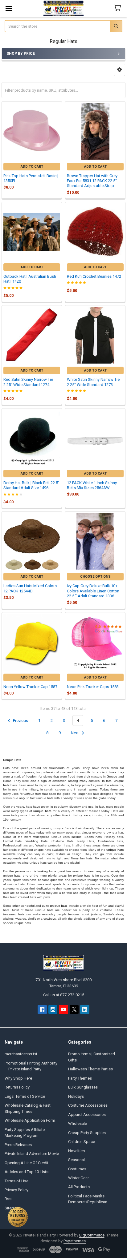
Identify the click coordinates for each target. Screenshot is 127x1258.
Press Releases (18, 1144)
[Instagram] (52, 1009)
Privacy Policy (16, 1190)
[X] (74, 1009)
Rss (8, 1198)
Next (75, 733)
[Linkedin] (84, 1009)
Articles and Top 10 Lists (26, 1171)
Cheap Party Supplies (87, 1132)
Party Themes (80, 1078)
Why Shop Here (18, 1078)
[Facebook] (42, 1009)
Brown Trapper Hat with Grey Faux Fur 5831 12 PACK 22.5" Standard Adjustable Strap (92, 180)
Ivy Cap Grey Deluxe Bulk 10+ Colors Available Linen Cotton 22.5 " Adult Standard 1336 (93, 590)
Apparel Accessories (87, 1114)
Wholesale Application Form (30, 1120)
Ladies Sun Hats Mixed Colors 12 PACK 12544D (30, 588)
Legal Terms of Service (25, 1096)
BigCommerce (91, 1235)
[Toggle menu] (8, 8)
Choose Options (95, 577)
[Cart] (118, 8)
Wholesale (77, 1123)
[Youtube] (63, 1009)
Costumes (77, 1169)
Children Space (81, 1141)
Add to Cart (32, 167)
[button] (119, 70)
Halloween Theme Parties (90, 1069)
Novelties (76, 1151)
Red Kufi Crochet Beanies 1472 (94, 276)
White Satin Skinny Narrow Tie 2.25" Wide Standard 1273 (93, 382)
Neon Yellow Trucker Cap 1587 (30, 686)
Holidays (76, 1096)
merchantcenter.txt (21, 1054)
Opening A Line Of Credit (26, 1162)
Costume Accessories (88, 1105)
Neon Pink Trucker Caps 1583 (93, 686)
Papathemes (74, 1241)
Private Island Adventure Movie (32, 1153)
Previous (20, 720)
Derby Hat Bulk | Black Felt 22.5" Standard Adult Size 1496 (31, 485)
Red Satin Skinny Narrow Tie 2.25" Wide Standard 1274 (28, 382)
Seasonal (76, 1159)
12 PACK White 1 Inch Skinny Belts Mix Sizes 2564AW (92, 485)
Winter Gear (78, 1178)
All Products (79, 1186)
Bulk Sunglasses (83, 1087)
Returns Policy (17, 1087)
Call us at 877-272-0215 (63, 995)
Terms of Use (16, 1181)
